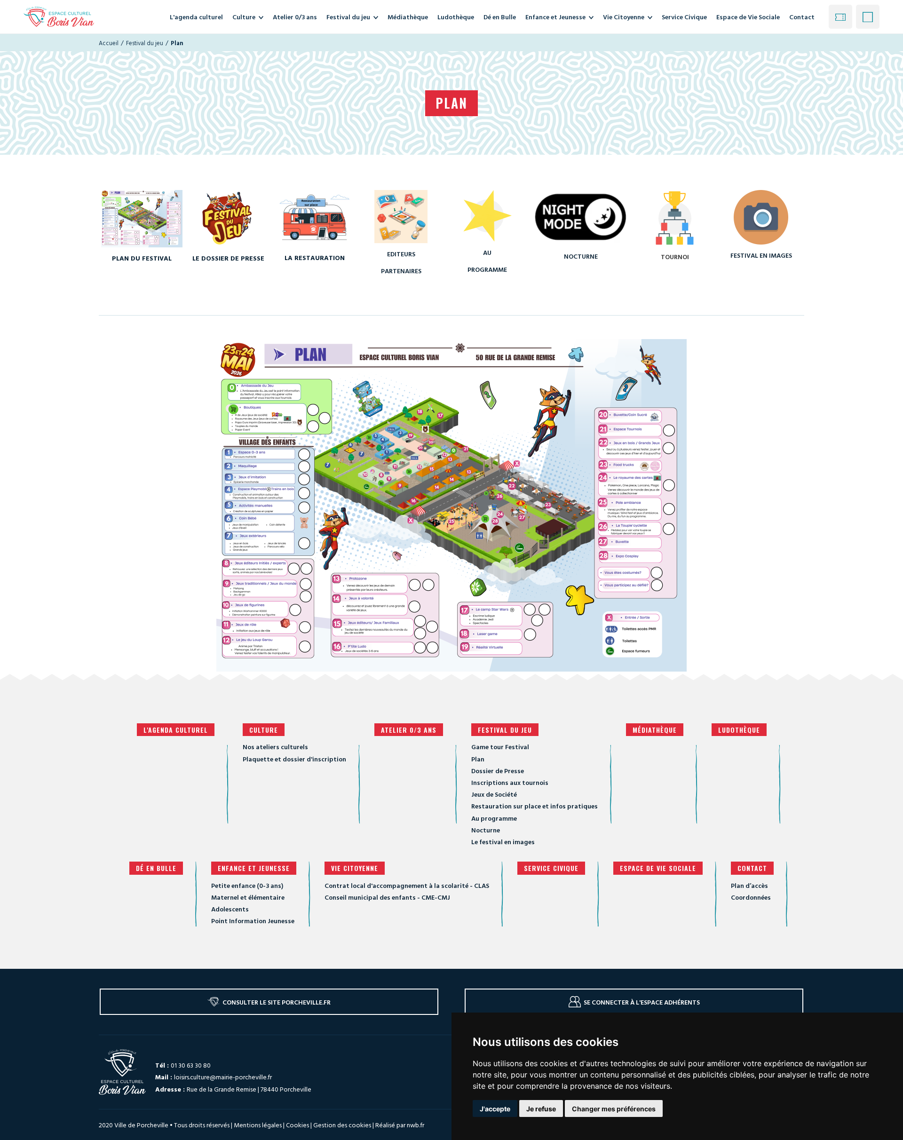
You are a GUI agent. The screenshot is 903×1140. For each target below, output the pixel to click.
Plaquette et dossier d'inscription (294, 759)
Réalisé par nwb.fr (399, 1125)
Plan (477, 759)
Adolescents (230, 909)
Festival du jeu (505, 730)
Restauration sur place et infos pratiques (534, 806)
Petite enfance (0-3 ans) (247, 885)
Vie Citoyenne (354, 868)
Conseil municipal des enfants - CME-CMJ (387, 897)
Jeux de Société (494, 794)
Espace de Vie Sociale (658, 868)
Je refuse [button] (541, 1109)
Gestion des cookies (342, 1125)
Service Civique (551, 868)
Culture (263, 730)
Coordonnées (751, 897)
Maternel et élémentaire (248, 897)
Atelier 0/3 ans (408, 730)
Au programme (494, 818)
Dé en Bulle (156, 868)
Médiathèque (655, 730)
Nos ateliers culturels (275, 747)
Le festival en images (503, 842)
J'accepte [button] (495, 1109)
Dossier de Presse (497, 771)
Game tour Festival (500, 747)
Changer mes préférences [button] (614, 1109)
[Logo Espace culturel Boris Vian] (59, 16)
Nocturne (485, 830)
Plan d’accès (749, 885)
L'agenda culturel (175, 730)
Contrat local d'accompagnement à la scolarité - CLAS (407, 885)
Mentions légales (258, 1125)
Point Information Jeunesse (252, 921)
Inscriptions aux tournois (509, 782)
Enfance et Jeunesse (254, 868)
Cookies (297, 1125)
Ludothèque (739, 730)
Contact (802, 17)
